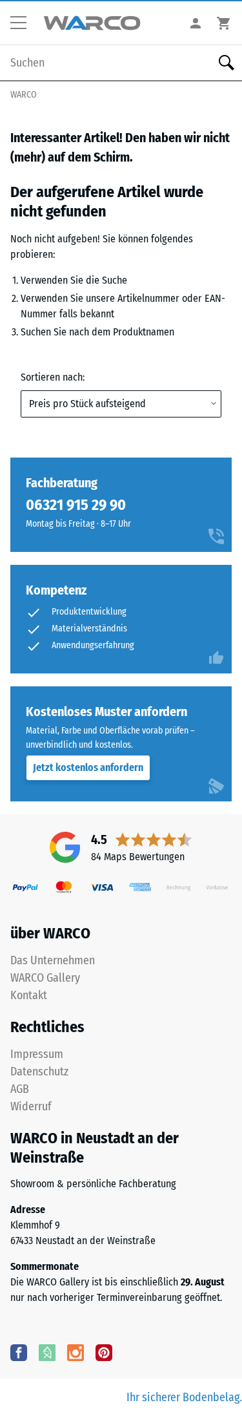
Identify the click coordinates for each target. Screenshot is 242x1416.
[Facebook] (19, 1352)
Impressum (36, 1054)
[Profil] (195, 23)
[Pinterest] (104, 1352)
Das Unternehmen (52, 960)
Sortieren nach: (53, 377)
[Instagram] (75, 1352)
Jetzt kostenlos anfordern (88, 767)
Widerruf (31, 1106)
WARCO (23, 94)
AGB (19, 1089)
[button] (23, 23)
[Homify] (47, 1352)
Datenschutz (39, 1071)
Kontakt (28, 995)
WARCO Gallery (45, 978)
